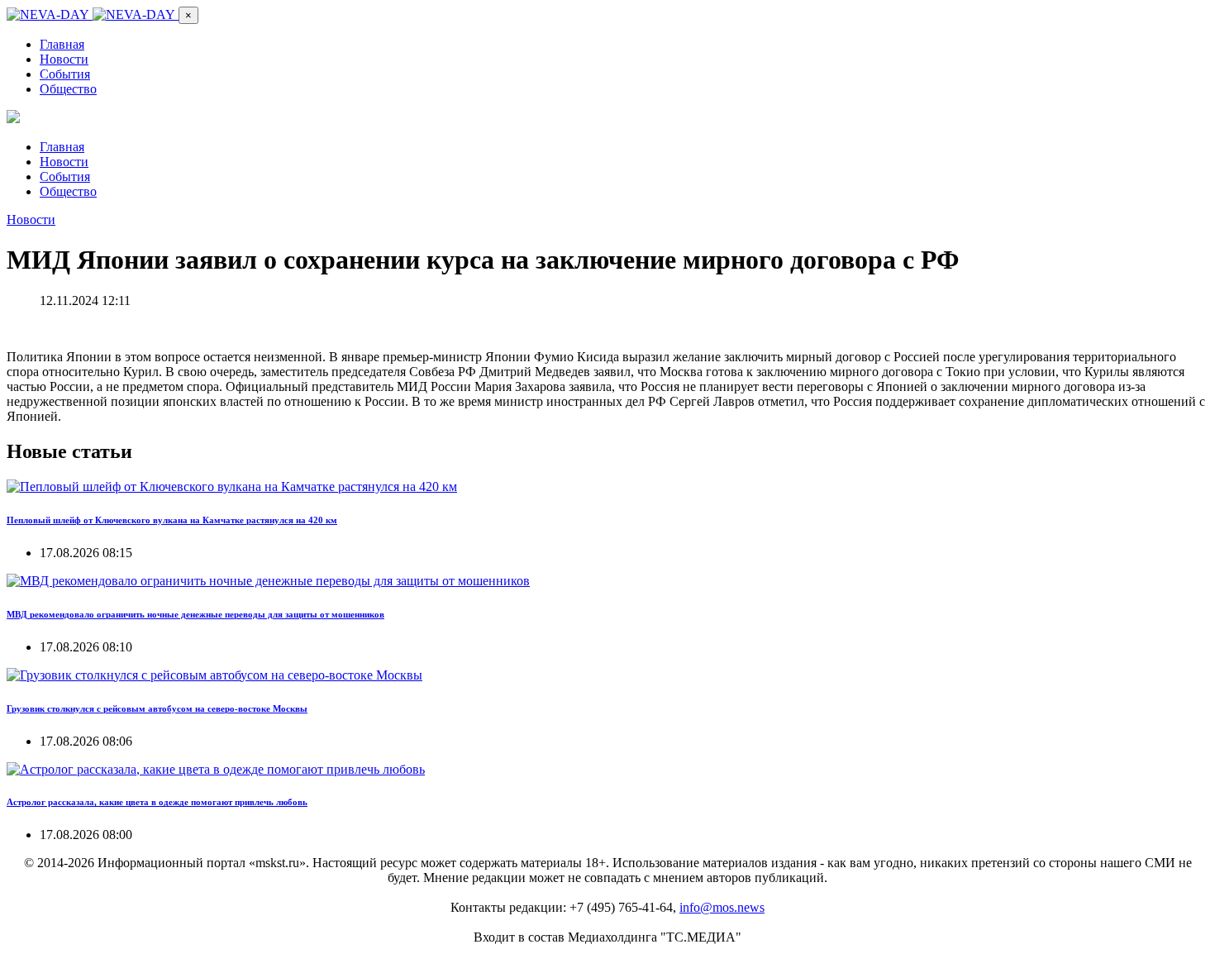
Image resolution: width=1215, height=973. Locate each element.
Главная (62, 44)
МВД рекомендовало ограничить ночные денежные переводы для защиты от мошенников (195, 614)
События (65, 74)
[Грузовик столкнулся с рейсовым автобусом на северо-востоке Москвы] (214, 675)
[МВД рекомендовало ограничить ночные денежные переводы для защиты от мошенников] (268, 581)
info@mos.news (722, 907)
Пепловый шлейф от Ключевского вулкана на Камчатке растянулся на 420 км (172, 520)
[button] (188, 15)
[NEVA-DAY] (93, 14)
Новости (64, 59)
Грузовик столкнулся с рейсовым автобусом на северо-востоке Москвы (157, 708)
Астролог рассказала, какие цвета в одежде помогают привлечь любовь (157, 802)
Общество (68, 89)
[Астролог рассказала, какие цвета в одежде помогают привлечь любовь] (216, 769)
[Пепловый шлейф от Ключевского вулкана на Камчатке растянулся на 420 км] (232, 486)
